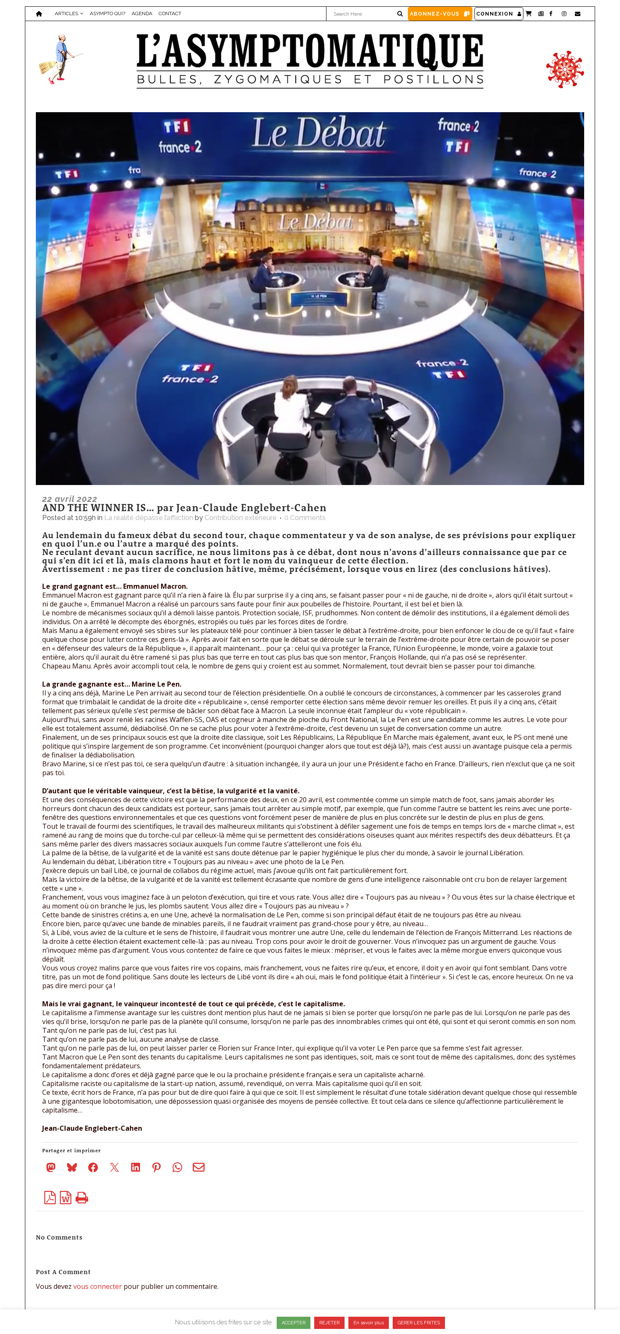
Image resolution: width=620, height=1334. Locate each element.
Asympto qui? (107, 13)
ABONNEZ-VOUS (434, 14)
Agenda (142, 13)
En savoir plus (368, 1323)
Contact (170, 13)
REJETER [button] (329, 1323)
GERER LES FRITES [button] (419, 1323)
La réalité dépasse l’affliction (148, 518)
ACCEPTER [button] (293, 1323)
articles (66, 13)
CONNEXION (494, 14)
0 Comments (305, 518)
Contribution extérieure (241, 518)
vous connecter (97, 1286)
